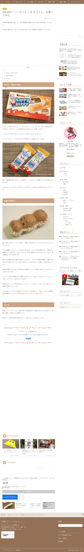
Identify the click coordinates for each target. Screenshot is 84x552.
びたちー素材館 (62, 538)
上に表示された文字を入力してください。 (14, 486)
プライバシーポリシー (9, 550)
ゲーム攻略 (68, 222)
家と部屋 (65, 182)
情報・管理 (62, 2)
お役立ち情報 (67, 210)
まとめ (7, 78)
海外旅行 (65, 194)
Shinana (68, 238)
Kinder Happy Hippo (12, 72)
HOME (8, 2)
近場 (64, 190)
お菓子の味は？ (9, 75)
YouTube (65, 216)
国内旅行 (65, 192)
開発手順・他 (68, 224)
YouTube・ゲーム (75, 2)
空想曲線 (60, 541)
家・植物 (30, 2)
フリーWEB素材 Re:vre (64, 535)
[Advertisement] (28, 50)
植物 (64, 184)
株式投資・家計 (67, 208)
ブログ (4, 8)
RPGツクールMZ (68, 218)
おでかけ (41, 2)
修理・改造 (51, 2)
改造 (64, 202)
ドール (65, 175)
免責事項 (18, 550)
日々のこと (19, 2)
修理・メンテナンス (68, 200)
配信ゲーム (68, 221)
